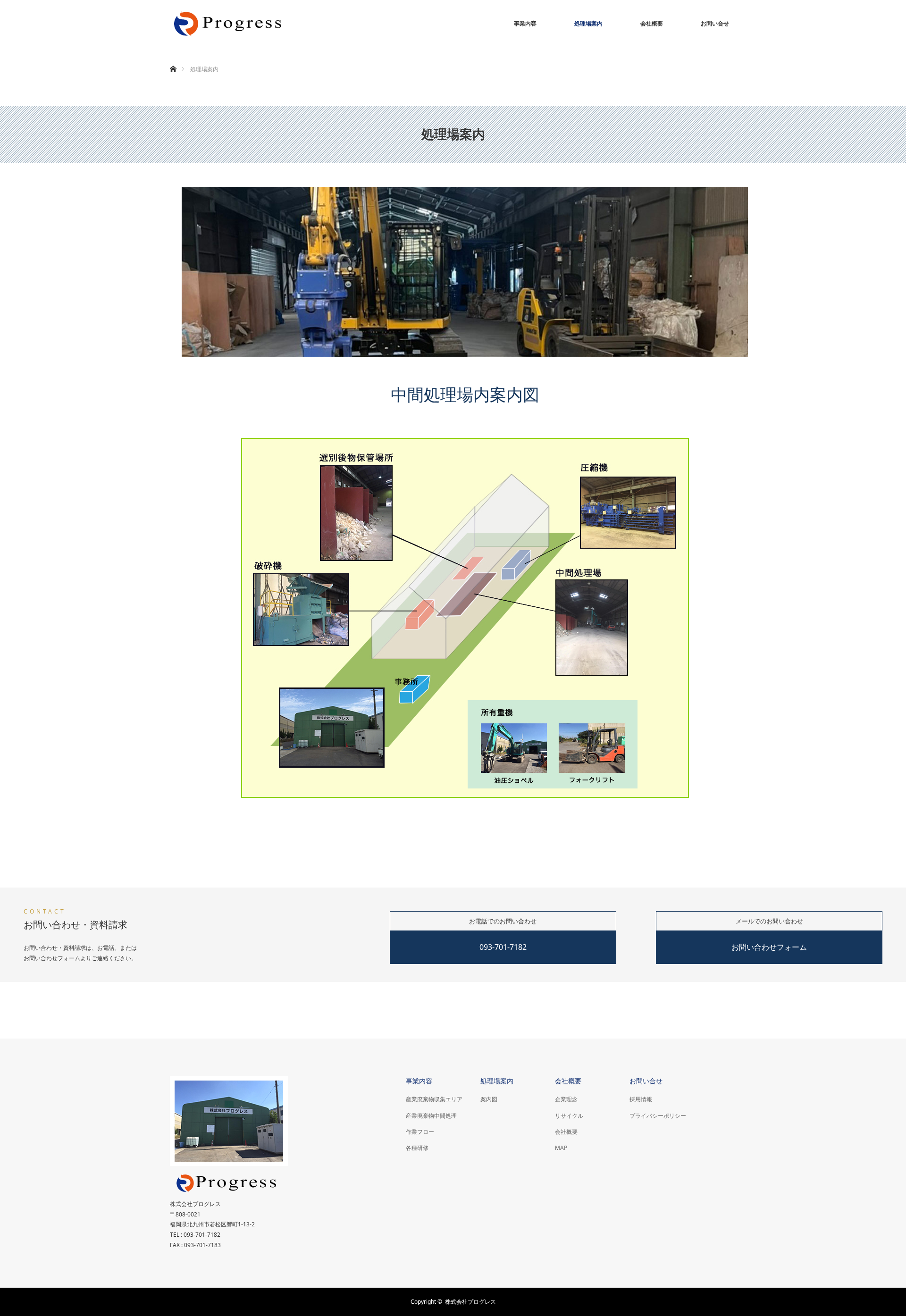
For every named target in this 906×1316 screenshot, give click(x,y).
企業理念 (566, 1099)
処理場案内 (588, 23)
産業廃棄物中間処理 (431, 1116)
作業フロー (420, 1132)
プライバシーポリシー (657, 1116)
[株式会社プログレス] (229, 23)
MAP (561, 1148)
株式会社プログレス (470, 1302)
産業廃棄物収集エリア (434, 1099)
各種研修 (417, 1148)
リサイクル (569, 1116)
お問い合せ (715, 23)
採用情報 (640, 1099)
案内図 (488, 1099)
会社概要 (651, 23)
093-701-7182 (503, 947)
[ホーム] (173, 57)
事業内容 (525, 23)
